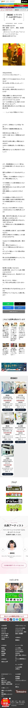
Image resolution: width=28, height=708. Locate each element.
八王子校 (3, 649)
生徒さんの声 (4, 661)
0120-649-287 (7, 400)
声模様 (3, 639)
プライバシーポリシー (20, 680)
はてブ (19, 307)
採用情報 (17, 676)
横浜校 (3, 651)
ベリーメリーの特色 (20, 628)
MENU (25, 1)
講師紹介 (17, 640)
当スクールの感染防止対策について (14, 616)
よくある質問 (18, 667)
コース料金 (18, 647)
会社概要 (17, 678)
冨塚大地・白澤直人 (6, 682)
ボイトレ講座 (4, 635)
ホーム (2, 10)
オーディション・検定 (20, 631)
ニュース (3, 630)
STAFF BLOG (9, 10)
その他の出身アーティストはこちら (14, 565)
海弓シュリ (4, 680)
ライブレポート (5, 637)
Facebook (8, 307)
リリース (3, 631)
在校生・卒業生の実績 (6, 684)
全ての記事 (4, 628)
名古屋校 (3, 653)
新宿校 (3, 647)
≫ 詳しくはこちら (7, 409)
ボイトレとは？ (19, 649)
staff (15, 23)
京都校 (3, 655)
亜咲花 (3, 678)
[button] (3, 549)
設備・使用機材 (19, 633)
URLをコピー (14, 311)
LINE (8, 303)
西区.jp (17, 686)
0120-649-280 (7, 432)
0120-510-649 (7, 465)
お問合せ (17, 668)
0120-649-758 (20, 431)
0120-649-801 (20, 400)
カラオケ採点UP (19, 651)
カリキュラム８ (19, 630)
